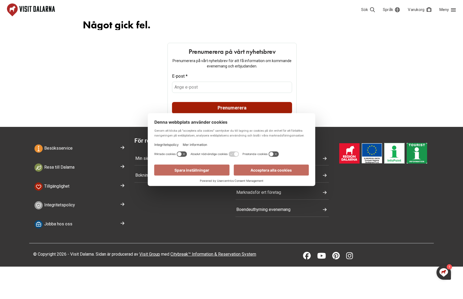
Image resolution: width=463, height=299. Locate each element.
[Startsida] (31, 10)
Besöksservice (58, 148)
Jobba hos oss (57, 223)
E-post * (180, 76)
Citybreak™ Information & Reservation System (213, 254)
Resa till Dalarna (58, 167)
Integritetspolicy (59, 205)
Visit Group (149, 254)
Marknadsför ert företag (258, 192)
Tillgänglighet (56, 186)
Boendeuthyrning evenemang (263, 209)
